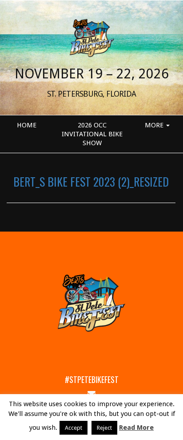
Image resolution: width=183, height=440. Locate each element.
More (155, 125)
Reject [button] (104, 427)
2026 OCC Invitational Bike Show (92, 134)
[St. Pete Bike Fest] (91, 37)
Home (26, 125)
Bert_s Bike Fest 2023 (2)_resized (91, 181)
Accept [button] (73, 427)
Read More (136, 428)
